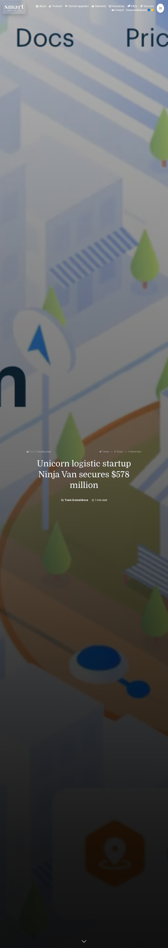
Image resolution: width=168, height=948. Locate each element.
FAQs (134, 6)
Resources (118, 6)
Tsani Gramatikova (76, 500)
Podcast (57, 6)
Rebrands (100, 6)
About (42, 6)
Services (149, 6)
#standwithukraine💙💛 (140, 10)
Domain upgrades (78, 6)
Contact (119, 10)
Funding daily (44, 451)
